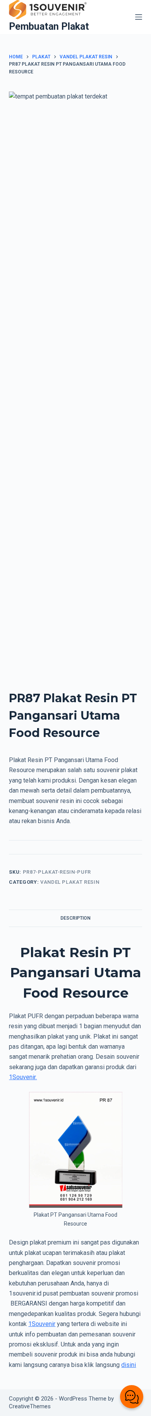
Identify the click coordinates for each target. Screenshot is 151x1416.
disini (128, 1364)
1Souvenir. (23, 1077)
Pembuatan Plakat (49, 26)
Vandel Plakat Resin (69, 882)
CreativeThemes (30, 1406)
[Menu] (138, 17)
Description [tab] (75, 918)
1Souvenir (41, 1324)
